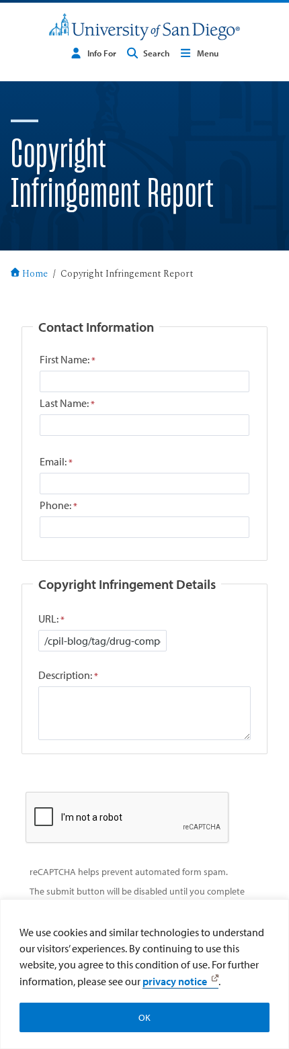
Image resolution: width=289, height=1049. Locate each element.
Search (156, 53)
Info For (101, 53)
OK (144, 1017)
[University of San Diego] (144, 26)
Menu (207, 53)
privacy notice (174, 981)
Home (35, 275)
